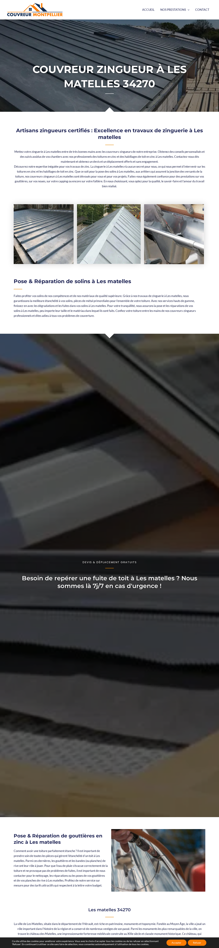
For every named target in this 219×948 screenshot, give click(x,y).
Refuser (197, 942)
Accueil (148, 9)
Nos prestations (173, 9)
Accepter (176, 942)
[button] (187, 10)
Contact (202, 9)
